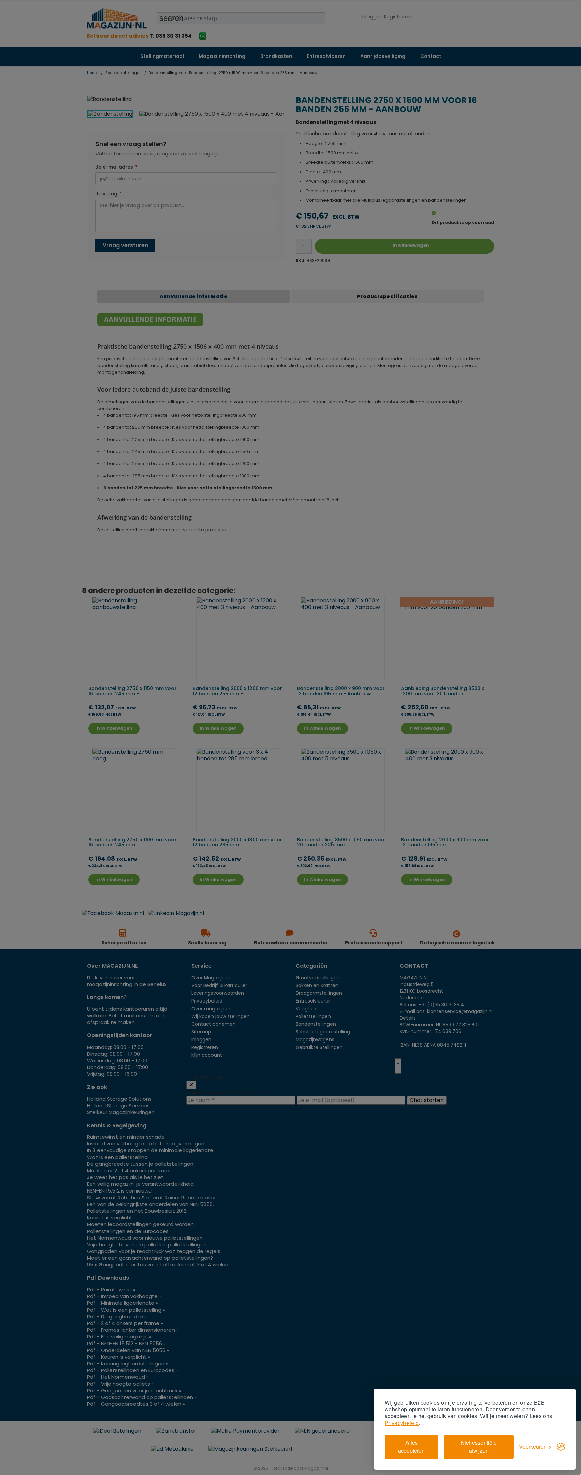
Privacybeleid (402, 1423)
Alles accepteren (411, 1446)
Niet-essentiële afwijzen (479, 1446)
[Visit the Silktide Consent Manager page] (561, 1447)
